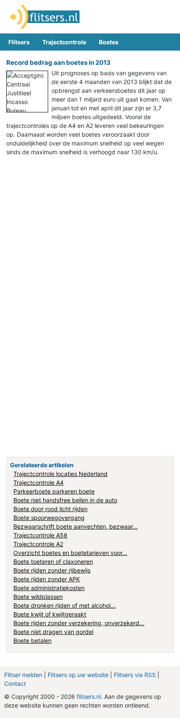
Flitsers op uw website (78, 674)
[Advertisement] (90, 213)
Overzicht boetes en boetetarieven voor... (70, 552)
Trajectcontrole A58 (40, 535)
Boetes (108, 42)
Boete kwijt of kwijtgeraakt (49, 614)
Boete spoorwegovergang (49, 517)
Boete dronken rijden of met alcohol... (64, 605)
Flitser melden (23, 674)
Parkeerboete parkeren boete (54, 491)
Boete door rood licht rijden (50, 508)
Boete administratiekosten (49, 587)
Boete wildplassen (38, 596)
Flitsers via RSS (135, 674)
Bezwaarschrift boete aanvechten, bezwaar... (75, 526)
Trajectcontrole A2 (38, 543)
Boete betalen (32, 640)
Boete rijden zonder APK (46, 579)
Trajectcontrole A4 (38, 482)
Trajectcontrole (64, 42)
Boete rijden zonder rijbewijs (51, 570)
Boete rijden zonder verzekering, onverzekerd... (78, 622)
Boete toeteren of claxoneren (53, 561)
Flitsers (19, 42)
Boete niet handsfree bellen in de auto (65, 500)
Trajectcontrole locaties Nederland (60, 473)
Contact (15, 683)
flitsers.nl (89, 696)
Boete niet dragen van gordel (53, 631)
